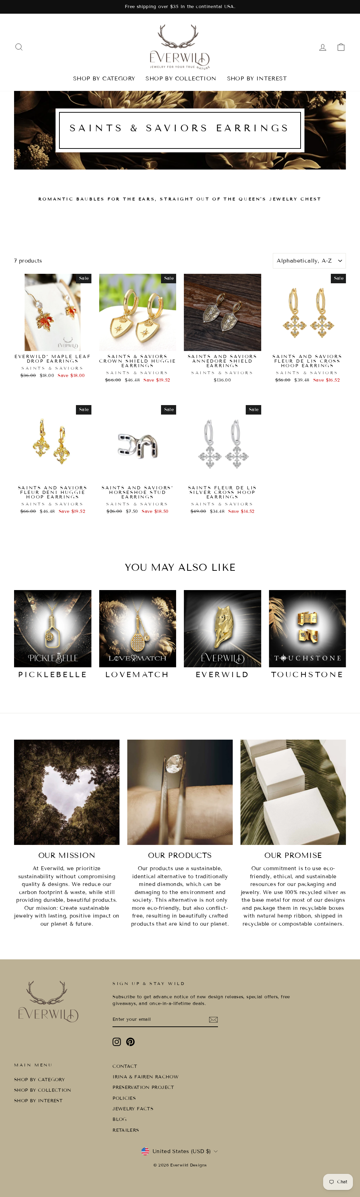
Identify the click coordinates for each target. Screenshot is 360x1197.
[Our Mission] (67, 792)
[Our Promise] (293, 792)
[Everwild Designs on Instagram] (116, 1042)
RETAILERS (125, 1130)
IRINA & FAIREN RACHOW (145, 1077)
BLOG (119, 1119)
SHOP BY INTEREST (257, 78)
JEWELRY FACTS (132, 1109)
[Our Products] (180, 792)
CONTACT (124, 1066)
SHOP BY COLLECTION (181, 78)
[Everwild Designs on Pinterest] (130, 1042)
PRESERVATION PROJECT (143, 1087)
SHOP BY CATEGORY (104, 78)
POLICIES (124, 1098)
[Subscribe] (213, 1020)
